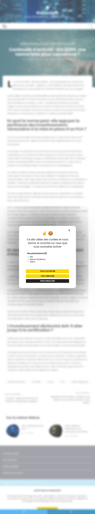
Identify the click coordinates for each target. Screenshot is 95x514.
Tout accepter (47, 271)
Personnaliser (47, 281)
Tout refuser (47, 276)
